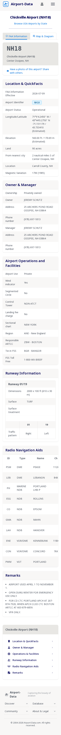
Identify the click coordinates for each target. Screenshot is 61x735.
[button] (42, 4)
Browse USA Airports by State (30, 23)
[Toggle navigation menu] (52, 4)
